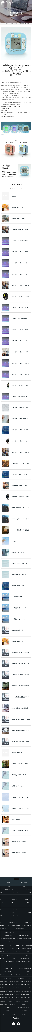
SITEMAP (24, 1014)
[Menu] (29, 2)
